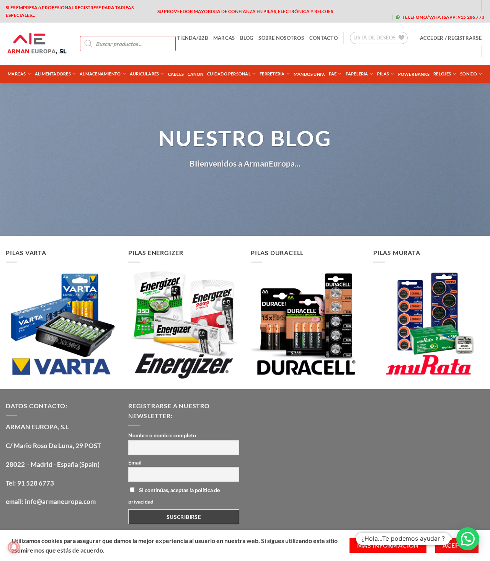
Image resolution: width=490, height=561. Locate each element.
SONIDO (468, 73)
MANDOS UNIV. (309, 74)
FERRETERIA (272, 73)
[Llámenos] (456, 5)
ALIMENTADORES (53, 73)
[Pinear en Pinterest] (252, 186)
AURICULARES (144, 73)
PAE (333, 73)
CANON (195, 74)
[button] (451, 38)
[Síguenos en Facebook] (407, 5)
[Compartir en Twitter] (224, 186)
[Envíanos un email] (444, 5)
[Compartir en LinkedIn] (266, 186)
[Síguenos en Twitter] (432, 5)
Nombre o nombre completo (162, 435)
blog (246, 38)
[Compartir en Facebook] (210, 186)
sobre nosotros (281, 38)
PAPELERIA (357, 73)
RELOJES (442, 73)
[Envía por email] (238, 186)
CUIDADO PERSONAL (229, 73)
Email (135, 462)
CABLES (176, 74)
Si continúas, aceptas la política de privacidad (174, 496)
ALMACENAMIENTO (100, 73)
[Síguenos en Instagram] (420, 5)
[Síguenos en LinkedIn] (468, 5)
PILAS (383, 73)
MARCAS (224, 38)
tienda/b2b (192, 38)
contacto (323, 38)
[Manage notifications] (14, 547)
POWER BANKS (414, 74)
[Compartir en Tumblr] (280, 186)
